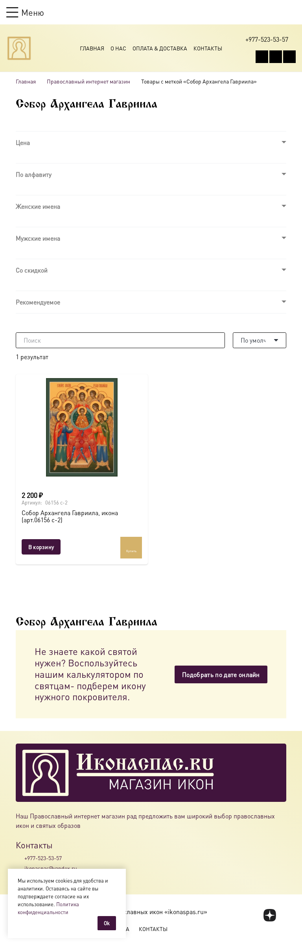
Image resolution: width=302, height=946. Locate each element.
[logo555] (19, 48)
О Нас (118, 48)
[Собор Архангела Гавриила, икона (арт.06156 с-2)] (82, 427)
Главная (92, 48)
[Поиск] (217, 340)
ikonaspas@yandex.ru (50, 868)
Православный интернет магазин (88, 81)
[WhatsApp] (275, 56)
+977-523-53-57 (43, 857)
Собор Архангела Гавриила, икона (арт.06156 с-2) (70, 516)
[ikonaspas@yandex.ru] (20, 868)
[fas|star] (270, 915)
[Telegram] (289, 56)
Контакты (207, 48)
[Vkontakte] (262, 56)
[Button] (292, 12)
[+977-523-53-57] (20, 858)
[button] (25, 12)
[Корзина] (277, 12)
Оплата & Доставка (160, 48)
